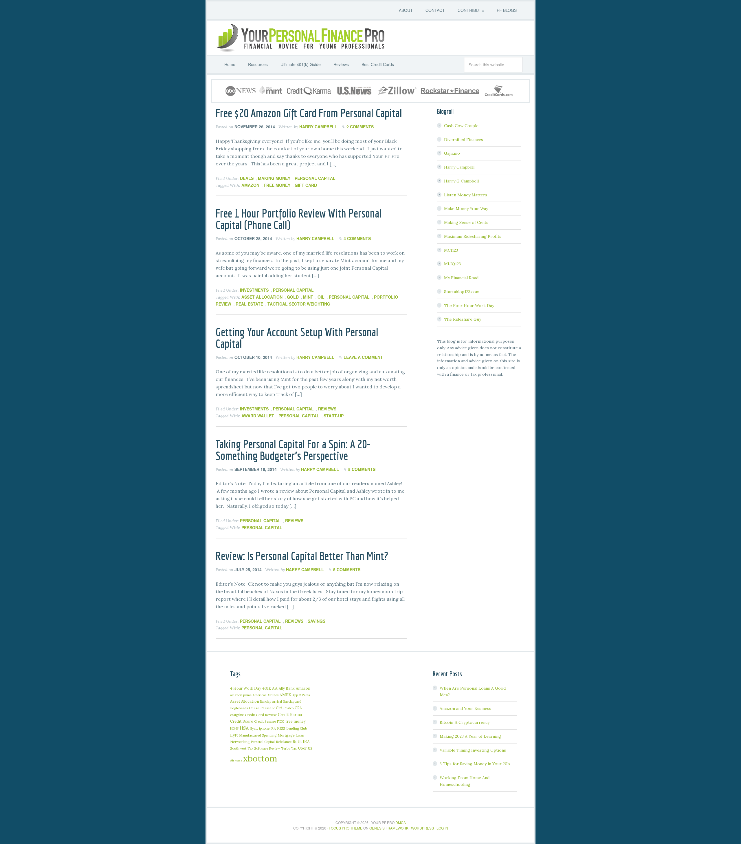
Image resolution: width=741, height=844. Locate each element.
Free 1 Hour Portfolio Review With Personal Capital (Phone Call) (298, 219)
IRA (273, 728)
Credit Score (241, 721)
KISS (281, 728)
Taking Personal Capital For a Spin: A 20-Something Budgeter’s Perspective (293, 449)
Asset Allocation (262, 297)
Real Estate (249, 304)
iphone (264, 728)
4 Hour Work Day (245, 688)
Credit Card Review (261, 715)
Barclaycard (292, 701)
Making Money (274, 178)
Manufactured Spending (257, 735)
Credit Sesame (265, 721)
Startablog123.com (461, 291)
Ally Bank (287, 688)
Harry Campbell (459, 167)
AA (275, 688)
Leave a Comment (363, 357)
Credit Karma (290, 714)
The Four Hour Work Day (469, 305)
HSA (244, 728)
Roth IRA (301, 741)
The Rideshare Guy (462, 319)
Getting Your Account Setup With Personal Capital (297, 337)
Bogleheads (239, 708)
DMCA (400, 822)
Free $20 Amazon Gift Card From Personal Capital (309, 113)
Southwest (238, 748)
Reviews (327, 409)
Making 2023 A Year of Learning (470, 736)
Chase (254, 708)
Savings (316, 621)
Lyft (234, 735)
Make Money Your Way (466, 208)
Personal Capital (315, 178)
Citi (279, 708)
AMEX (285, 694)
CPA (298, 708)
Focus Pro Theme (345, 827)
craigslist (237, 715)
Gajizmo (452, 153)
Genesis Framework (388, 827)
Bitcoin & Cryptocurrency (464, 722)
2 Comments (360, 126)
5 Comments (346, 569)
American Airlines (265, 695)
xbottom (260, 758)
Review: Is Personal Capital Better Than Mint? (302, 555)
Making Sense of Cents (466, 222)
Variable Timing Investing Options (473, 750)
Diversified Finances (463, 139)
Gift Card (306, 185)
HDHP (234, 728)
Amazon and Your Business (465, 708)
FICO (280, 721)
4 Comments (357, 238)
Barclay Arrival (271, 701)
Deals (247, 178)
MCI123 (451, 250)
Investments (254, 290)
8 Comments (361, 469)
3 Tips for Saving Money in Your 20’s (475, 763)
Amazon (250, 185)
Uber (302, 748)
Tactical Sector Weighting (298, 304)
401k (266, 688)
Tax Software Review (263, 748)
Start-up (334, 416)
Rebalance (283, 741)
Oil (321, 297)
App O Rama (301, 695)
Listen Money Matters (465, 195)
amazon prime (241, 695)
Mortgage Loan (291, 735)
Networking (240, 741)
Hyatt (254, 728)
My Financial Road (461, 277)
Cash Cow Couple (461, 125)
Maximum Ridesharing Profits (472, 236)
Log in (442, 827)
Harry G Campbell (461, 181)
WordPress (422, 827)
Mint (308, 297)
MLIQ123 (452, 263)
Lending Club (296, 728)
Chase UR (268, 708)
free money (277, 185)
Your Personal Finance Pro (299, 37)
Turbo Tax (289, 748)
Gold (293, 297)
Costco (288, 708)
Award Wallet (257, 416)
